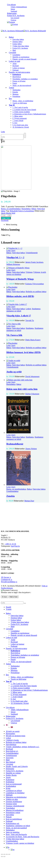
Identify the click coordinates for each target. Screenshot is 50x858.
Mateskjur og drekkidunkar (16, 797)
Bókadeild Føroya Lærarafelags (22, 211)
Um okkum (11, 5)
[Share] (7, 854)
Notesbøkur (10, 808)
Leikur (8, 738)
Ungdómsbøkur (12, 491)
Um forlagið (15, 18)
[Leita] (25, 135)
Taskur (11, 88)
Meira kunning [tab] (11, 224)
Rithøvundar (10, 716)
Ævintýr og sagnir (13, 731)
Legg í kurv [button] (10, 250)
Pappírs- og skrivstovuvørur (19, 72)
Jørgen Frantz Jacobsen (34, 262)
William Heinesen (13, 264)
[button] (3, 132)
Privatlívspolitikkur (9, 582)
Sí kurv (4, 597)
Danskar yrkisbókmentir (15, 806)
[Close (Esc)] (9, 854)
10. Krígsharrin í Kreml (20, 127)
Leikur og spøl (14, 61)
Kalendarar (10, 780)
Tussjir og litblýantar (19, 103)
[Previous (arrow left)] (2, 856)
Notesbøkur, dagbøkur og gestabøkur (25, 79)
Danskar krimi (11, 804)
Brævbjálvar (16, 77)
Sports (8, 777)
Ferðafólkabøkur (12, 753)
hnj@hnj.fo (15, 546)
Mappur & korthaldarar (15, 810)
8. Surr (14, 123)
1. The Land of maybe (20, 107)
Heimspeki (10, 769)
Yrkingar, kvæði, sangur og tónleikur (20, 843)
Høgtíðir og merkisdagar (20, 57)
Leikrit (28, 309)
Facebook (4, 220)
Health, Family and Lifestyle (17, 766)
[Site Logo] (23, 31)
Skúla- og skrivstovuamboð (16, 828)
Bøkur (11, 37)
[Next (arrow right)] (4, 856)
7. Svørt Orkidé (17, 120)
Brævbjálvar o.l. (12, 751)
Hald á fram (13, 597)
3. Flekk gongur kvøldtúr (21, 112)
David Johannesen (32, 376)
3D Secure (6, 577)
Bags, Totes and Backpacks (16, 834)
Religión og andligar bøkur (36, 292)
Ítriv (10, 98)
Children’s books (12, 740)
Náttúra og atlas (12, 799)
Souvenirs (9, 758)
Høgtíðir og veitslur (13, 773)
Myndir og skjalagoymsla (15, 736)
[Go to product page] (27, 248)
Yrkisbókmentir (32, 253)
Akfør (14, 63)
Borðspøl (15, 66)
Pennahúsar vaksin (13, 812)
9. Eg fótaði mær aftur (20, 125)
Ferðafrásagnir (11, 755)
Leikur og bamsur (18, 68)
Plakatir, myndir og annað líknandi (24, 59)
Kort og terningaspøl (14, 784)
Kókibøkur (10, 782)
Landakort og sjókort (14, 791)
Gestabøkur (16, 55)
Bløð (12, 626)
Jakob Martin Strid (8, 213)
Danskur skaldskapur (14, 801)
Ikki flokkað (10, 762)
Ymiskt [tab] (8, 609)
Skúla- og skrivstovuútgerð (21, 85)
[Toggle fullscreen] (4, 854)
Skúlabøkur (10, 830)
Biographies (10, 733)
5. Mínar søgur (17, 116)
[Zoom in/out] (2, 854)
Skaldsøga (30, 328)
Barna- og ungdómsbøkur (11, 209)
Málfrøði (9, 795)
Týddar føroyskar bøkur (20, 46)
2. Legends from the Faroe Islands (24, 110)
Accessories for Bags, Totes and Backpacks (22, 837)
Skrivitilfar (10, 815)
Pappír (14, 83)
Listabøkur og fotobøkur (15, 793)
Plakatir (9, 817)
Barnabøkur (25, 209)
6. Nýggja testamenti (19, 118)
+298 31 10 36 (10, 544)
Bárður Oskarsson (32, 394)
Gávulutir (12, 52)
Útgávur (14, 723)
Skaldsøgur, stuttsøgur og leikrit (18, 826)
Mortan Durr (29, 501)
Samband (14, 714)
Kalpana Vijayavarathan (34, 284)
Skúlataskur (16, 90)
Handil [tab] (8, 607)
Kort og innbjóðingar (14, 819)
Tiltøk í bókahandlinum (19, 7)
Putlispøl (14, 646)
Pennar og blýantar (18, 81)
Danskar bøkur (17, 42)
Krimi (8, 788)
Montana (15, 94)
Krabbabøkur (11, 786)
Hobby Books (11, 775)
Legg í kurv (6, 218)
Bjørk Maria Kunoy (33, 340)
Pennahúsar (16, 96)
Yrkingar (29, 272)
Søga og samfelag (12, 832)
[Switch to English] (14, 24)
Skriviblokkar (11, 744)
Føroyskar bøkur (18, 39)
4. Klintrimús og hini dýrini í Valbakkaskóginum (29, 114)
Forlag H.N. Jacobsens (16, 16)
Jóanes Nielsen (31, 449)
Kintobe (15, 92)
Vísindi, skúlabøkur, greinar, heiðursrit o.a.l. (22, 747)
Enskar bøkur (17, 44)
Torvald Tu (29, 320)
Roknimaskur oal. (12, 823)
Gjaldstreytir (6, 579)
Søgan (13, 9)
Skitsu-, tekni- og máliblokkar (22, 101)
